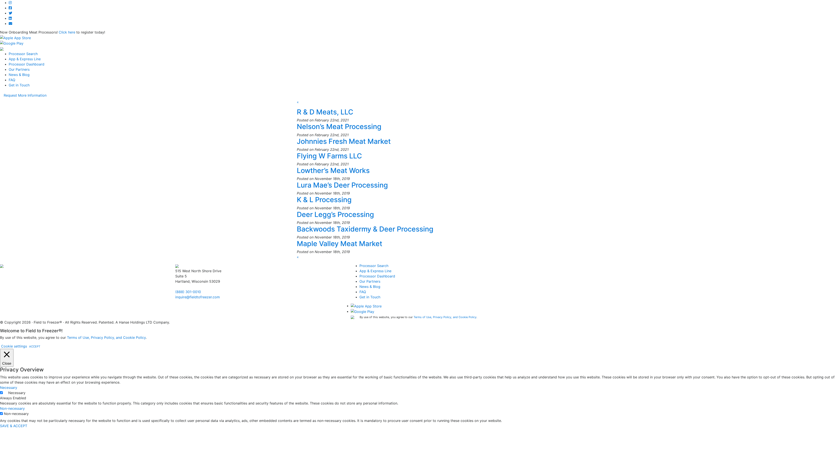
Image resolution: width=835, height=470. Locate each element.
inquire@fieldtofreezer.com (197, 297)
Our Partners (19, 69)
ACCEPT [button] (34, 346)
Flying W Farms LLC (329, 156)
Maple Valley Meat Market (339, 243)
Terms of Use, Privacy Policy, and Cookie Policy (445, 317)
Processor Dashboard (26, 64)
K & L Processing (324, 199)
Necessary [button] (8, 387)
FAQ (12, 80)
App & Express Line (25, 59)
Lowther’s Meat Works (333, 170)
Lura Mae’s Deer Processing (342, 185)
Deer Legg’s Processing (335, 214)
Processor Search (23, 54)
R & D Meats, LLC (325, 112)
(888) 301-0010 (188, 292)
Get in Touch (19, 85)
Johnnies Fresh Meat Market (344, 141)
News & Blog (19, 74)
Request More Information (25, 95)
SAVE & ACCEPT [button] (13, 426)
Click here (67, 32)
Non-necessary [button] (12, 408)
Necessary (16, 393)
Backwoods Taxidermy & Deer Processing (365, 229)
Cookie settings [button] (14, 346)
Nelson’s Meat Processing (339, 126)
